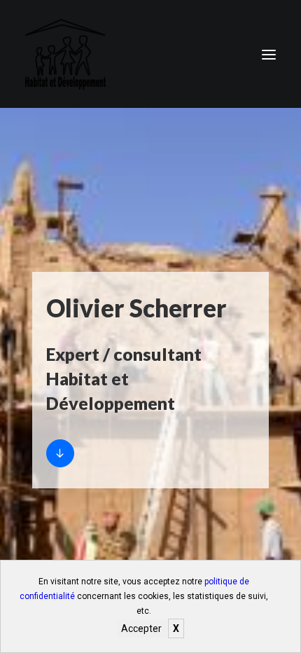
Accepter (141, 628)
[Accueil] (60, 453)
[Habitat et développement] (65, 54)
